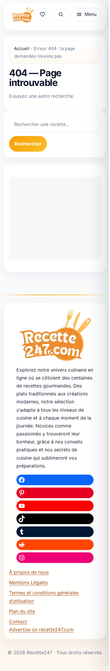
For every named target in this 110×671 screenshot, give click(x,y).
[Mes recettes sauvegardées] (42, 14)
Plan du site (22, 611)
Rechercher (28, 144)
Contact (18, 621)
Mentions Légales (28, 582)
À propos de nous (29, 572)
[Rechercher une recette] (60, 14)
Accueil (21, 48)
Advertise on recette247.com (41, 629)
